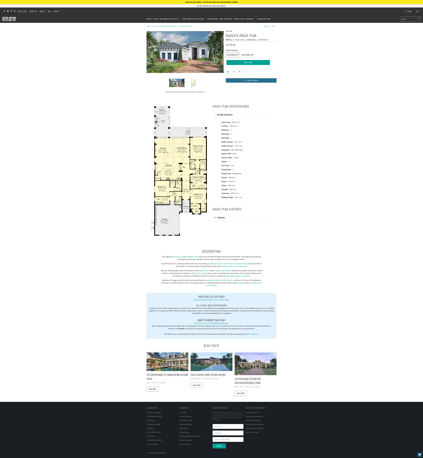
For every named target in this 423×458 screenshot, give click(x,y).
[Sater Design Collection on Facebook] (4, 11)
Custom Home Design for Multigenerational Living (248, 381)
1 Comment (257, 386)
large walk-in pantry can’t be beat (238, 276)
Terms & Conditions (153, 444)
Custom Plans (213, 19)
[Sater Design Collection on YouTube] (8, 11)
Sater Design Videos (186, 424)
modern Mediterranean (190, 257)
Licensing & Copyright (153, 424)
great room (204, 271)
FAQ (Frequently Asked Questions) (190, 436)
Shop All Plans (152, 19)
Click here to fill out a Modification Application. (211, 321)
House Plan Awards (186, 440)
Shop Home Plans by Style (169, 19)
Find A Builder (151, 436)
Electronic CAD (247, 55)
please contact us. (252, 334)
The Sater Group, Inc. (252, 412)
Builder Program (184, 432)
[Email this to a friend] (245, 72)
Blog (49, 11)
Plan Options (150, 428)
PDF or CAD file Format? (154, 432)
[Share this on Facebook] (234, 72)
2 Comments (215, 378)
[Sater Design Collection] (9, 19)
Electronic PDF (232, 55)
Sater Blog (183, 412)
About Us (42, 11)
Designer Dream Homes (253, 420)
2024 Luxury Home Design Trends (208, 375)
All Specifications (225, 115)
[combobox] (411, 19)
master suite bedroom (223, 271)
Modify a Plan (239, 19)
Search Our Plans (263, 19)
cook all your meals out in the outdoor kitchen (230, 264)
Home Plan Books (225, 19)
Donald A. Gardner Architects (255, 428)
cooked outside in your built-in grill (234, 266)
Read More (152, 389)
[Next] (222, 52)
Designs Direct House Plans (254, 416)
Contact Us (33, 11)
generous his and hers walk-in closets (219, 280)
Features (221, 217)
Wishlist (56, 11)
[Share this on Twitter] (228, 72)
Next (273, 26)
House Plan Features (186, 420)
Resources (249, 19)
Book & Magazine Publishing (254, 424)
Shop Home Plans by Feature (193, 19)
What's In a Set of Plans (154, 412)
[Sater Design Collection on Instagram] (15, 11)
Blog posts (211, 345)
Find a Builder (184, 428)
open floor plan (199, 273)
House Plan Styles (185, 416)
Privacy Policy (151, 420)
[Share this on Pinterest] (239, 72)
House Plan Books (185, 444)
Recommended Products (154, 416)
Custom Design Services (154, 440)
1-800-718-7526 (22, 11)
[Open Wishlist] (419, 454)
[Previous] (148, 52)
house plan (176, 257)
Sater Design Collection (158, 453)
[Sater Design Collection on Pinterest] (11, 11)
